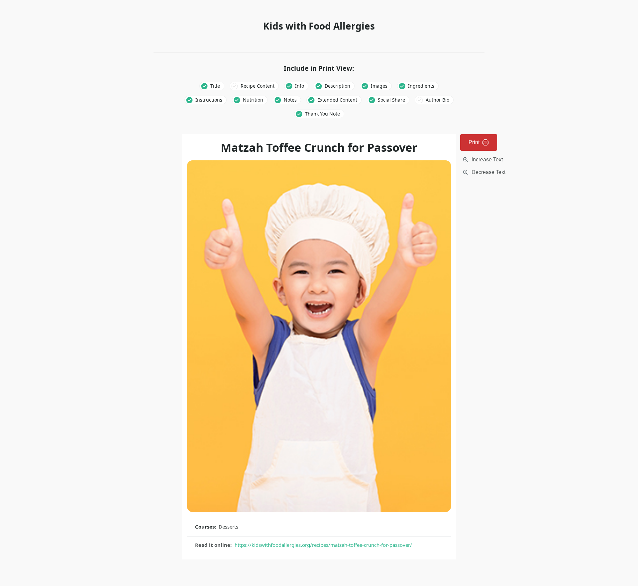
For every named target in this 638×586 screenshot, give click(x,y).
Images (379, 86)
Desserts (228, 526)
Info (299, 86)
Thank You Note (322, 114)
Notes (290, 100)
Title (215, 86)
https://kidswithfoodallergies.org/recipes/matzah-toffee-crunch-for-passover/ (323, 545)
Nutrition (253, 100)
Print (474, 142)
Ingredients (421, 86)
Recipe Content (257, 86)
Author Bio (437, 100)
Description (337, 86)
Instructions (208, 100)
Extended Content (337, 100)
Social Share (391, 100)
